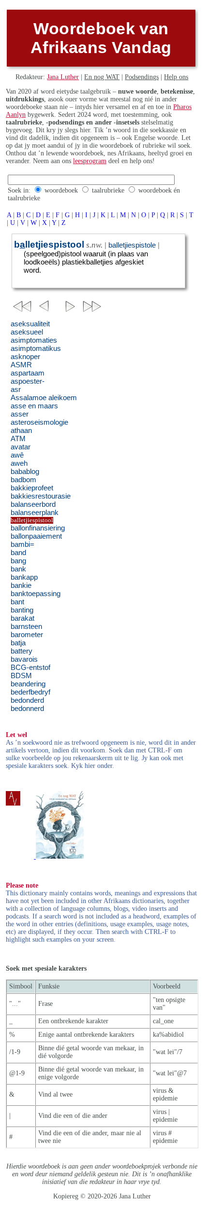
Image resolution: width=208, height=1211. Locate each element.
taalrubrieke (108, 190)
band (18, 553)
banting (22, 610)
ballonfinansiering (38, 528)
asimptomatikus (36, 348)
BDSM (21, 676)
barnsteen (26, 626)
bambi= (22, 544)
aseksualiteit (30, 324)
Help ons (176, 77)
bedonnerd (27, 708)
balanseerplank (35, 512)
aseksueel (27, 332)
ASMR (21, 365)
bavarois (24, 659)
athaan (21, 430)
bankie (21, 585)
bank (18, 569)
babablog (25, 471)
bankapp (24, 577)
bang (18, 561)
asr (16, 389)
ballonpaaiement (36, 536)
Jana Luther (63, 77)
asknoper (25, 357)
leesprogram (89, 161)
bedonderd (27, 700)
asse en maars (34, 406)
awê (17, 455)
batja (18, 643)
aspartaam (28, 373)
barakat (22, 618)
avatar (20, 447)
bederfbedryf (30, 692)
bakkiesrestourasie (41, 496)
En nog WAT (101, 77)
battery (21, 651)
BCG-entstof (30, 667)
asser (20, 414)
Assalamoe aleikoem (44, 398)
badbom (23, 480)
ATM (18, 439)
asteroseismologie (39, 422)
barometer (27, 635)
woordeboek (61, 190)
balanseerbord (33, 504)
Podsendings (142, 77)
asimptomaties (34, 340)
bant (17, 602)
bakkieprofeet (32, 488)
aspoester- (28, 381)
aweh (19, 463)
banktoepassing (35, 594)
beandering (28, 684)
